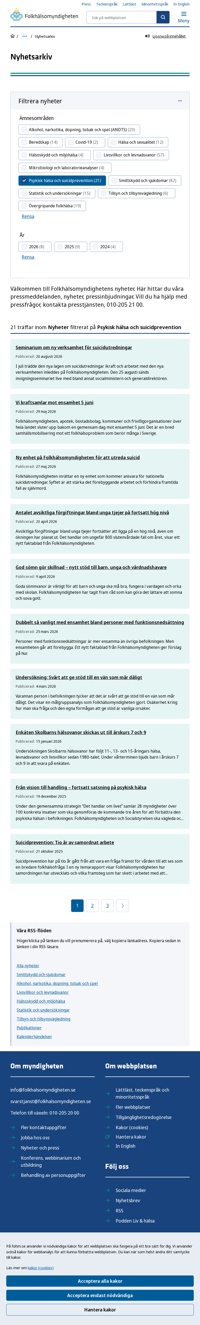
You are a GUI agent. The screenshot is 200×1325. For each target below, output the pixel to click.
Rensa (28, 216)
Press (86, 4)
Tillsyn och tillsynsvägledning (43, 1019)
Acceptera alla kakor (100, 1281)
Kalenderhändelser (34, 1036)
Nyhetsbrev (128, 1200)
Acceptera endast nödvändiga (100, 1295)
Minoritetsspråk (154, 4)
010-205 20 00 (64, 1113)
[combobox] (128, 17)
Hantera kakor (100, 1309)
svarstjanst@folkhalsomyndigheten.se (50, 1101)
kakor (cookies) (41, 1267)
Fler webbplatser (133, 1107)
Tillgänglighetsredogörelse (144, 1117)
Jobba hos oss (35, 1137)
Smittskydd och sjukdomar (41, 974)
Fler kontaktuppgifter (43, 1127)
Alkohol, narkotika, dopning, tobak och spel (57, 983)
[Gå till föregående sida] (122, 905)
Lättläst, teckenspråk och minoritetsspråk (142, 1093)
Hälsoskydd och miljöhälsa (41, 1001)
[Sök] (163, 17)
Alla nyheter (28, 966)
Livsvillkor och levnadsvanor (43, 992)
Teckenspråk (106, 4)
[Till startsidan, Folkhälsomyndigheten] (44, 15)
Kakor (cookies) (132, 1127)
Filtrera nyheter (40, 100)
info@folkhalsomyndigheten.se (43, 1090)
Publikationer (29, 1028)
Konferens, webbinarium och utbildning (51, 1161)
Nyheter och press (40, 1148)
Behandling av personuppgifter (53, 1175)
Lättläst (129, 4)
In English (181, 4)
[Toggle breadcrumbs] (25, 36)
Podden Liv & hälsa (135, 1221)
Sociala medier (131, 1190)
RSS (119, 1210)
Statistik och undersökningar (43, 1010)
